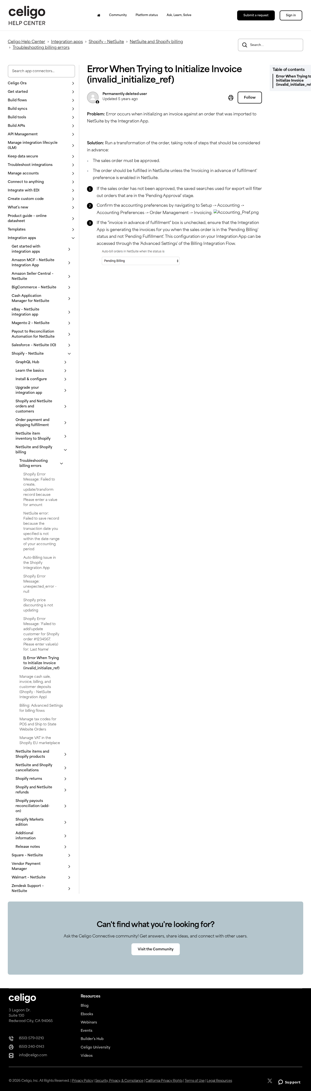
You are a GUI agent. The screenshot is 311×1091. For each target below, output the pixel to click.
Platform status (147, 15)
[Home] (99, 15)
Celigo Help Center (26, 42)
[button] (41, 83)
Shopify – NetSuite (106, 42)
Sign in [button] (291, 15)
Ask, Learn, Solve (179, 15)
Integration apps (67, 42)
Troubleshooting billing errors (41, 48)
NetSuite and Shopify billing (156, 42)
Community (118, 15)
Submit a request (255, 15)
